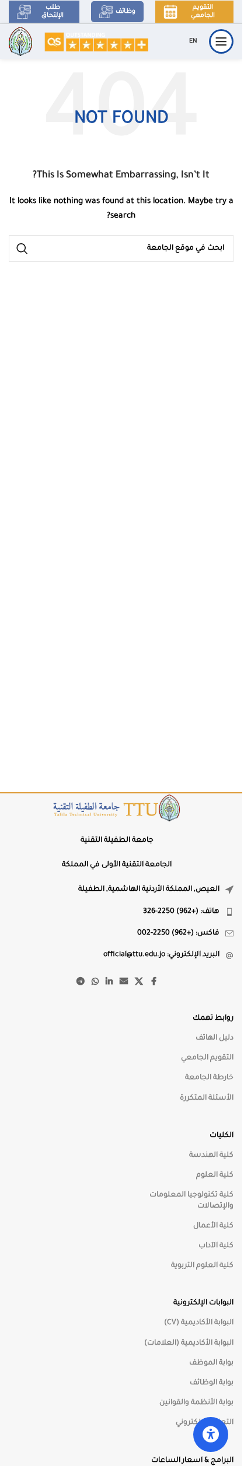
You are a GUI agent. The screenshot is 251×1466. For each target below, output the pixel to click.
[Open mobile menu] (221, 41)
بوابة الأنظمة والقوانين (196, 1403)
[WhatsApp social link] (95, 982)
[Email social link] (123, 982)
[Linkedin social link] (109, 982)
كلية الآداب (215, 1246)
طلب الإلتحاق (52, 11)
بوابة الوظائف (211, 1383)
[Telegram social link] (80, 982)
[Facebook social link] (154, 982)
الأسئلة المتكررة (206, 1098)
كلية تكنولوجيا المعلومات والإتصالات (191, 1200)
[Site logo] (96, 42)
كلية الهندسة (211, 1156)
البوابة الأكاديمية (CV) (198, 1323)
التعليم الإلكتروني (204, 1423)
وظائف (125, 11)
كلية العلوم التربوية (202, 1266)
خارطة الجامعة (209, 1078)
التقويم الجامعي (203, 11)
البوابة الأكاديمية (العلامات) (188, 1343)
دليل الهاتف (214, 1038)
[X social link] (139, 982)
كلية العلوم (214, 1175)
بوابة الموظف (211, 1363)
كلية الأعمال (213, 1226)
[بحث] (22, 248)
